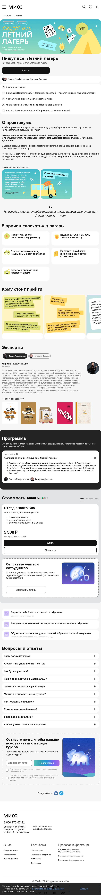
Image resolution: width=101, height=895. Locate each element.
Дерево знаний (9, 837)
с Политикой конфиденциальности (32, 888)
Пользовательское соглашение (69, 838)
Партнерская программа (40, 837)
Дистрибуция (36, 841)
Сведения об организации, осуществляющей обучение (68, 833)
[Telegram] (58, 869)
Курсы (18, 16)
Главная (7, 16)
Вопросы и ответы (10, 832)
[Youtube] (43, 869)
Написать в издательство (50, 882)
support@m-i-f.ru (41, 808)
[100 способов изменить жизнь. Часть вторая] (30, 405)
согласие (17, 751)
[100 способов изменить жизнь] (11, 405)
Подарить (50, 540)
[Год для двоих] (85, 405)
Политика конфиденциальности (70, 842)
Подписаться (47, 745)
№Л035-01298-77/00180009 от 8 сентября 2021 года (31, 622)
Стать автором (36, 832)
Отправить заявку (26, 575)
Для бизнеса (35, 845)
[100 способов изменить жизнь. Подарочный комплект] (48, 407)
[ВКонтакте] (48, 869)
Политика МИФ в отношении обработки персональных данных (32, 761)
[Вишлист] (90, 7)
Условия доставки (10, 841)
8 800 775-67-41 (14, 804)
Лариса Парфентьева (13, 356)
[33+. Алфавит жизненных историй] (66, 405)
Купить (25, 70)
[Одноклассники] (53, 869)
